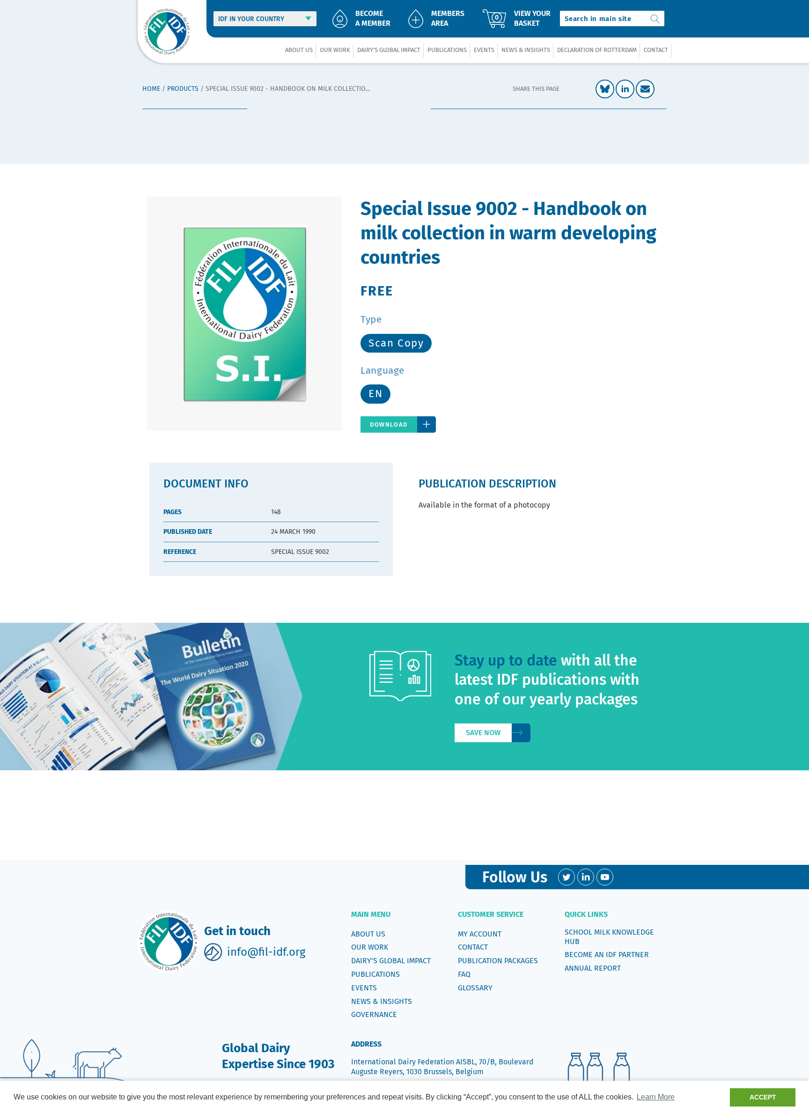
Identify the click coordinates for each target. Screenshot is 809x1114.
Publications (375, 974)
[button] (298, 50)
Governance (374, 1014)
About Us (368, 934)
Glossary (475, 987)
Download (389, 424)
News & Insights (381, 1001)
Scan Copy (396, 343)
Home (151, 89)
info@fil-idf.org (266, 952)
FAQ (464, 974)
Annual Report (593, 968)
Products (183, 89)
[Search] (655, 18)
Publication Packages (498, 960)
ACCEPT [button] (763, 1097)
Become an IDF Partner (607, 954)
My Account (479, 934)
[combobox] (612, 18)
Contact (473, 947)
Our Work (369, 947)
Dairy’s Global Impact (391, 960)
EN (375, 393)
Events (364, 987)
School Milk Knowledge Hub (609, 937)
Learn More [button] (656, 1097)
